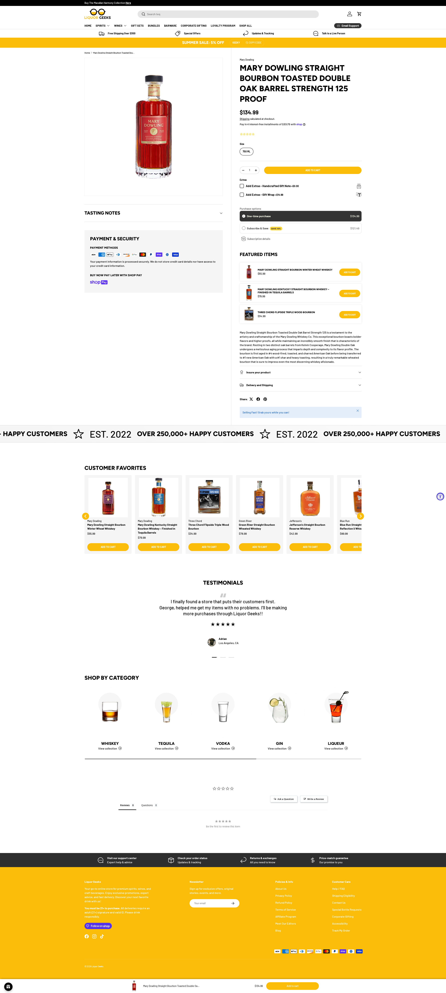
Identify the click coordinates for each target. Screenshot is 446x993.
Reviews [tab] (125, 805)
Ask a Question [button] (286, 799)
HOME (87, 25)
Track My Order (341, 930)
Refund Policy (283, 902)
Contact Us (338, 902)
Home (87, 53)
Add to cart (312, 170)
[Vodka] (223, 712)
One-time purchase (259, 216)
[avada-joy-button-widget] (8, 987)
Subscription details (258, 238)
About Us (280, 888)
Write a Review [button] (315, 799)
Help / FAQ (338, 888)
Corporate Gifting (342, 916)
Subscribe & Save (264, 228)
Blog (278, 930)
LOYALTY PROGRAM (223, 25)
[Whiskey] (110, 712)
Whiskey (110, 743)
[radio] (243, 216)
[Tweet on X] (251, 399)
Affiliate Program (285, 916)
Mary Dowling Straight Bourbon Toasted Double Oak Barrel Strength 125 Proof (114, 53)
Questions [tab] (147, 805)
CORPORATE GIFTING (194, 25)
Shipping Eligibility (343, 895)
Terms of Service (285, 909)
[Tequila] (166, 712)
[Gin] (279, 712)
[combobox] (228, 14)
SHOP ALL (245, 25)
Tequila (166, 743)
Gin (279, 743)
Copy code (255, 42)
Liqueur (336, 743)
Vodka (223, 743)
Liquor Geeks (97, 966)
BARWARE (170, 25)
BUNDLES (154, 25)
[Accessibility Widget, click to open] (440, 497)
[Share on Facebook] (258, 399)
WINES (118, 25)
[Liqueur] (336, 712)
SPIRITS (101, 25)
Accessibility (340, 923)
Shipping (244, 118)
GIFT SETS (137, 25)
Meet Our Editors (285, 923)
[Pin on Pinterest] (265, 399)
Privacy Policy (283, 895)
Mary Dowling (247, 59)
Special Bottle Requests (347, 909)
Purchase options (250, 208)
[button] (359, 14)
